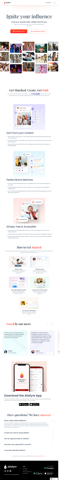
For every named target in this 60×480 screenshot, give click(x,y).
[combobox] (54, 479)
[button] (29, 421)
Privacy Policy (25, 468)
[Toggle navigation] (54, 2)
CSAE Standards (25, 473)
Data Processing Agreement (27, 471)
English (54, 478)
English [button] (49, 2)
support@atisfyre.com (40, 456)
